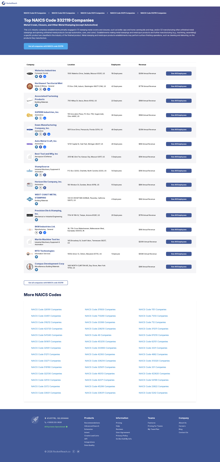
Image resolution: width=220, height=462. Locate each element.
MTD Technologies (45, 251)
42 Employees (116, 86)
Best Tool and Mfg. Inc (46, 154)
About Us (183, 423)
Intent (86, 432)
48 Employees (116, 129)
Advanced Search (91, 426)
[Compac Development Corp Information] (30, 267)
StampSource (42, 166)
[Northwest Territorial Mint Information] (30, 86)
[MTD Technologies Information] (30, 254)
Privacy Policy (122, 436)
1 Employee (115, 254)
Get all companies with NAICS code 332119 (45, 46)
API (85, 439)
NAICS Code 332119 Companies (153, 13)
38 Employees (116, 115)
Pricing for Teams (155, 426)
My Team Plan (153, 429)
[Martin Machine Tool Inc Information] (30, 242)
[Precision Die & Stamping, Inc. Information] (30, 215)
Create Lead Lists (91, 436)
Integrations (89, 442)
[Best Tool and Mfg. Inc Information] (30, 157)
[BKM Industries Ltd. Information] (30, 230)
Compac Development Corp (49, 263)
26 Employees (116, 215)
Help (118, 426)
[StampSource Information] (30, 171)
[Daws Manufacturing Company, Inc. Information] (30, 129)
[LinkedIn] (36, 76)
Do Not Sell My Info (124, 439)
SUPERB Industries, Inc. (47, 112)
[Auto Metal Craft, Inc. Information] (30, 144)
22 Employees (116, 101)
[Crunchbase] (44, 76)
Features (151, 423)
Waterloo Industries (45, 70)
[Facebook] (40, 76)
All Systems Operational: (54, 427)
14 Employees (116, 171)
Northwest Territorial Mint (48, 83)
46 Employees (116, 144)
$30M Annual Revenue (147, 73)
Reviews (119, 429)
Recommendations (92, 423)
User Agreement (123, 432)
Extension (88, 429)
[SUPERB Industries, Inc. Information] (30, 115)
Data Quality (89, 445)
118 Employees (116, 73)
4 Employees (116, 199)
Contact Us (183, 432)
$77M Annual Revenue (147, 86)
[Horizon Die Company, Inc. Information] (30, 185)
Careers (182, 426)
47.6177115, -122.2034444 (57, 418)
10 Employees (116, 185)
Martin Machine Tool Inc (47, 239)
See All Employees (179, 73)
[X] (40, 89)
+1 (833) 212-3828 (54, 422)
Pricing (119, 423)
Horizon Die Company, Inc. (48, 182)
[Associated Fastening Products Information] (30, 101)
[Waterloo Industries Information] (30, 73)
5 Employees (116, 157)
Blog (180, 429)
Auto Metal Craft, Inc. (46, 141)
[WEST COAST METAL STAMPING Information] (30, 199)
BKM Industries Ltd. (45, 226)
